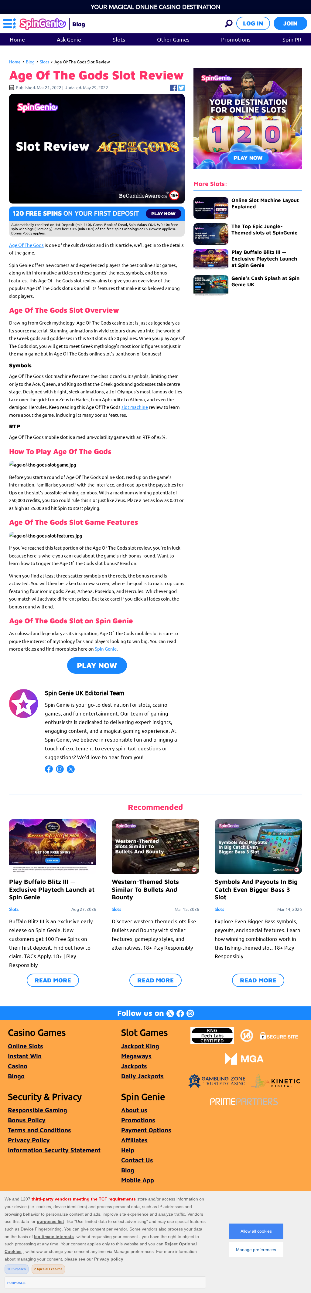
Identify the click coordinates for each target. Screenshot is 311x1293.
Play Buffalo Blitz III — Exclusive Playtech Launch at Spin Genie (264, 258)
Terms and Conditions (39, 1129)
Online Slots (25, 1045)
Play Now (97, 665)
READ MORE (53, 980)
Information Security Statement (54, 1150)
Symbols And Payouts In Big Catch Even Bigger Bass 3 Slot (256, 889)
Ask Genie (69, 39)
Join (290, 23)
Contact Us (137, 1160)
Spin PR (291, 39)
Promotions (236, 39)
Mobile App (137, 1180)
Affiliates (134, 1139)
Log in (253, 23)
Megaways (136, 1055)
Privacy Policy (29, 1139)
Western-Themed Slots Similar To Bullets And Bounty (145, 889)
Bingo (16, 1075)
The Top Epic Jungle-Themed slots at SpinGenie (264, 229)
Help (127, 1150)
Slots (119, 39)
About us (134, 1109)
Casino (17, 1065)
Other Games (173, 39)
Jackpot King (140, 1045)
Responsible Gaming (37, 1109)
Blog (30, 61)
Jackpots (134, 1065)
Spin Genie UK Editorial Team (84, 692)
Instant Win (25, 1055)
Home (17, 39)
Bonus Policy (27, 1119)
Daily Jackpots (142, 1075)
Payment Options (146, 1129)
